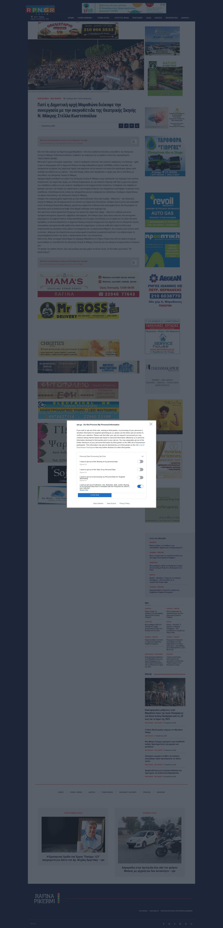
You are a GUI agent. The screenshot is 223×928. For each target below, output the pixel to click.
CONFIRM (94, 495)
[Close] (151, 425)
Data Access (111, 503)
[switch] (140, 461)
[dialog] (111, 464)
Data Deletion (98, 503)
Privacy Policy (125, 503)
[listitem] (111, 456)
